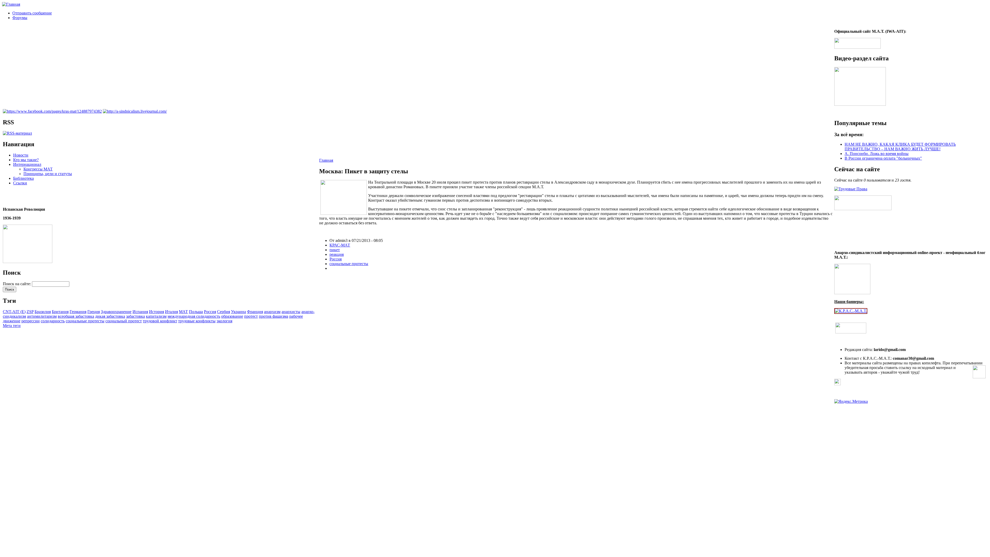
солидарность (53, 321)
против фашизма (273, 316)
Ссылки (20, 183)
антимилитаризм (42, 316)
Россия (210, 311)
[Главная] (11, 4)
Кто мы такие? (26, 160)
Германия (78, 311)
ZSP (30, 311)
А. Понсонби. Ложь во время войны (877, 153)
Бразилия (43, 311)
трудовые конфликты (197, 321)
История (156, 311)
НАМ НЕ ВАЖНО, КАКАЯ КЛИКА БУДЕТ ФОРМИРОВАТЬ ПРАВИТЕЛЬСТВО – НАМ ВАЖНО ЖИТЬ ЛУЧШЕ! (900, 146)
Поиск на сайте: (17, 284)
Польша (196, 311)
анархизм (272, 311)
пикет (334, 250)
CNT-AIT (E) (14, 311)
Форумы (19, 17)
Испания (140, 311)
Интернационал (27, 164)
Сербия (223, 311)
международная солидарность (194, 316)
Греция (93, 311)
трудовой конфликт (160, 321)
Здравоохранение (116, 311)
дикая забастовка (110, 316)
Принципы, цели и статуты (47, 173)
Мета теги (12, 325)
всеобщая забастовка (76, 316)
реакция (336, 254)
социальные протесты (85, 321)
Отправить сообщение (32, 13)
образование (232, 316)
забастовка (135, 316)
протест (251, 316)
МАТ (183, 311)
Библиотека (23, 178)
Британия (60, 311)
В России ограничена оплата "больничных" (883, 158)
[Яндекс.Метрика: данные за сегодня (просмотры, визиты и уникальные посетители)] (851, 401)
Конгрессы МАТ (38, 169)
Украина (238, 311)
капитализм (156, 316)
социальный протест (123, 321)
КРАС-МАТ (339, 245)
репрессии (30, 321)
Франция (255, 311)
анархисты (291, 311)
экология (224, 321)
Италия (171, 311)
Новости (20, 155)
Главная (326, 160)
